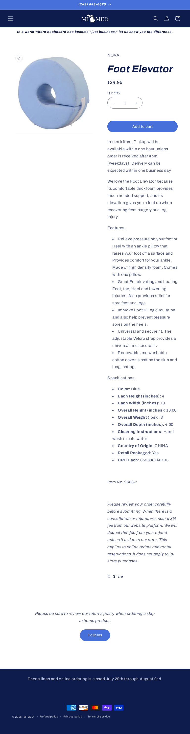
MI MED (29, 716)
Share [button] (118, 576)
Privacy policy (72, 716)
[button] (10, 18)
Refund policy (49, 716)
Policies (95, 635)
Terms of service (99, 716)
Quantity (113, 93)
